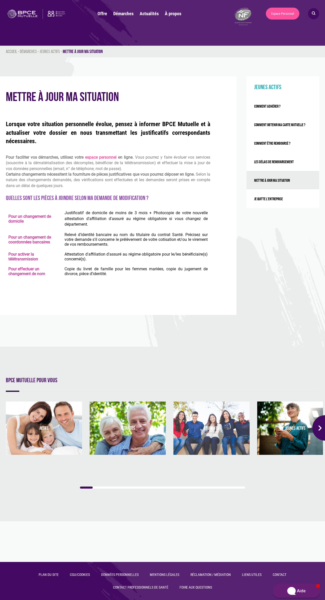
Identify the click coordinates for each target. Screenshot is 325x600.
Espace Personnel (282, 13)
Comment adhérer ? (267, 106)
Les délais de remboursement (274, 162)
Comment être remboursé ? (272, 143)
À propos (173, 13)
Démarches (123, 13)
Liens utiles (252, 575)
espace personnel (101, 157)
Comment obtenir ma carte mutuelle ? (279, 125)
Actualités (149, 13)
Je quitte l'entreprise (268, 199)
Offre (102, 13)
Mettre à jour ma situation (272, 180)
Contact (279, 575)
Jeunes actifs (50, 51)
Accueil (11, 51)
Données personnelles (120, 575)
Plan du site (49, 575)
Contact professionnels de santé (140, 587)
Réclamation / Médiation (210, 575)
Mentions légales (164, 575)
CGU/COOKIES (80, 575)
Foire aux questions (196, 587)
